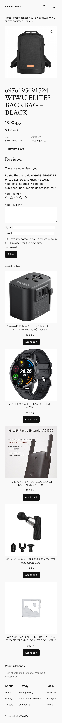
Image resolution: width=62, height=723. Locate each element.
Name (9, 227)
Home (8, 17)
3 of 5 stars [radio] (16, 198)
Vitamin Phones (13, 6)
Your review (13, 204)
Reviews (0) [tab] (16, 148)
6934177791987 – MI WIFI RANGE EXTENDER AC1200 (31, 483)
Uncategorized (20, 17)
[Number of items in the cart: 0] (53, 6)
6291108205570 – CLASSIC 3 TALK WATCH (31, 405)
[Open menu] (36, 6)
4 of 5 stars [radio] (21, 198)
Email (8, 233)
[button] (51, 32)
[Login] (44, 6)
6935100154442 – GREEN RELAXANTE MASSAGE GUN (31, 561)
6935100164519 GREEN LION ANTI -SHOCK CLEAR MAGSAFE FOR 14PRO (31, 639)
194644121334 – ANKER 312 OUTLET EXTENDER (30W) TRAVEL (31, 328)
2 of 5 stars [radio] (11, 198)
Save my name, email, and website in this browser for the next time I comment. (31, 243)
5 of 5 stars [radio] (25, 198)
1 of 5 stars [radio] (7, 198)
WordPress (25, 716)
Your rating (13, 193)
